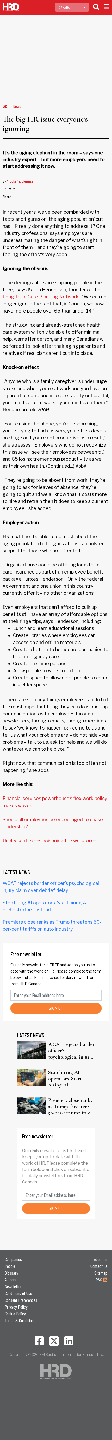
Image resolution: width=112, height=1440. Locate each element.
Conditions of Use (18, 1293)
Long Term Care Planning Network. (41, 296)
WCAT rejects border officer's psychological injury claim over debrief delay (71, 1050)
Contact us (98, 1266)
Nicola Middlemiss (20, 180)
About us (100, 1259)
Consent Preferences (21, 1300)
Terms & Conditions (20, 1320)
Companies (13, 1259)
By (18, 180)
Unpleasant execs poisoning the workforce (49, 840)
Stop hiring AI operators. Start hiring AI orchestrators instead (71, 1078)
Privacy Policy (16, 1307)
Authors (10, 1279)
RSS (99, 1279)
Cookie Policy (15, 1313)
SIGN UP (56, 1008)
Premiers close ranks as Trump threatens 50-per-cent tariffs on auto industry (71, 1106)
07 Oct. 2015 (11, 188)
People (10, 1266)
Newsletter (13, 1286)
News (17, 106)
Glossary (11, 1273)
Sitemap (100, 1273)
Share (7, 196)
